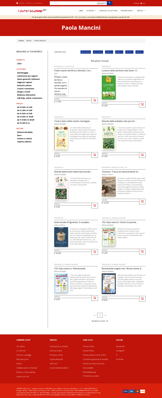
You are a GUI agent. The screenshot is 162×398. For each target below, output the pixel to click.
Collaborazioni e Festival (26, 368)
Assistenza (38, 3)
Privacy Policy (88, 346)
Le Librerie (21, 350)
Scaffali (90, 10)
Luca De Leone (69, 66)
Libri (81, 10)
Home (21, 40)
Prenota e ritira (56, 355)
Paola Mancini (58, 66)
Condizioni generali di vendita (95, 359)
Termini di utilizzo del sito (93, 363)
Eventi (29, 3)
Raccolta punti (22, 359)
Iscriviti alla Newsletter (59, 368)
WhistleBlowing (89, 372)
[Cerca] (109, 3)
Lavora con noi (22, 376)
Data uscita (98, 52)
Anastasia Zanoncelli (118, 218)
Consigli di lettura (108, 10)
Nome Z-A (119, 52)
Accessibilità (88, 368)
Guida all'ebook (56, 359)
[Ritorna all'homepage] (32, 10)
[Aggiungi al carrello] (95, 100)
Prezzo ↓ (139, 52)
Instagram (120, 350)
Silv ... (127, 167)
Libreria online (56, 350)
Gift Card (53, 363)
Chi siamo (20, 346)
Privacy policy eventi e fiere (94, 355)
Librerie (21, 3)
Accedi (136, 3)
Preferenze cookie (91, 376)
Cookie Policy (88, 350)
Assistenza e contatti (59, 346)
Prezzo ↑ (129, 52)
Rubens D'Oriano (118, 167)
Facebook (120, 346)
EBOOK (140, 10)
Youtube (119, 359)
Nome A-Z (109, 52)
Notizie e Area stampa (25, 372)
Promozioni (127, 10)
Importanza (85, 52)
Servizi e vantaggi (23, 355)
